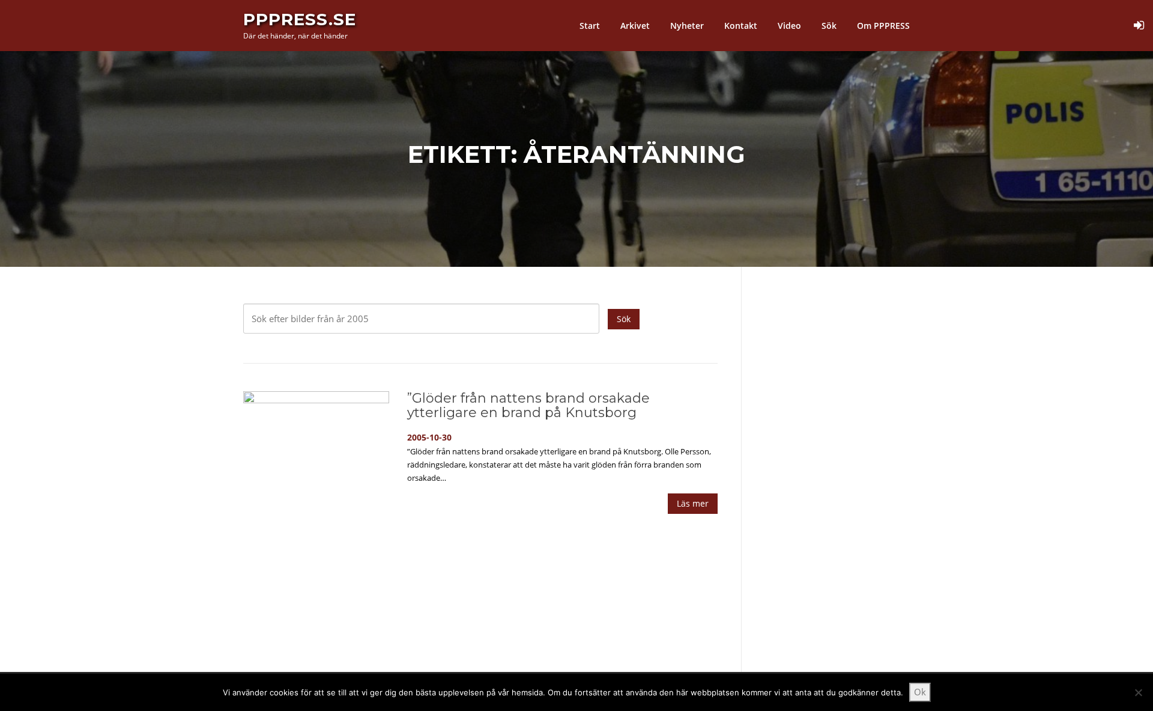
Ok (920, 692)
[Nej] (1138, 692)
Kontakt (740, 25)
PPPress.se (299, 19)
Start (590, 25)
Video (789, 25)
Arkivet (635, 25)
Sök (829, 25)
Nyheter (687, 25)
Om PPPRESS (883, 25)
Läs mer (693, 503)
